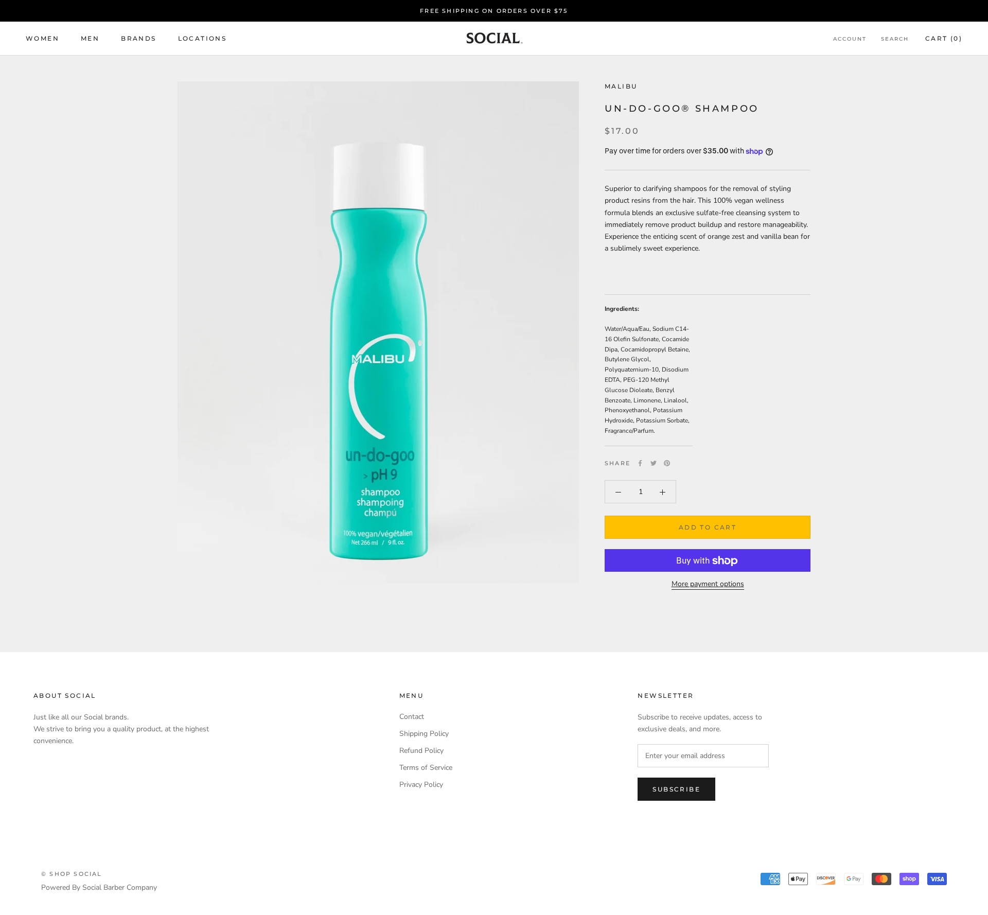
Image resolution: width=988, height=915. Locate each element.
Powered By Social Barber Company (99, 887)
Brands (138, 39)
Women (42, 39)
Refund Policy (421, 750)
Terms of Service (425, 767)
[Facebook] (640, 463)
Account (850, 39)
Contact (411, 717)
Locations (202, 39)
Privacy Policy (421, 784)
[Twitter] (653, 463)
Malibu (621, 86)
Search (895, 39)
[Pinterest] (667, 463)
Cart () (943, 39)
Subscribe (676, 789)
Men (90, 39)
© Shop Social (71, 873)
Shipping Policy (424, 733)
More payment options (708, 584)
